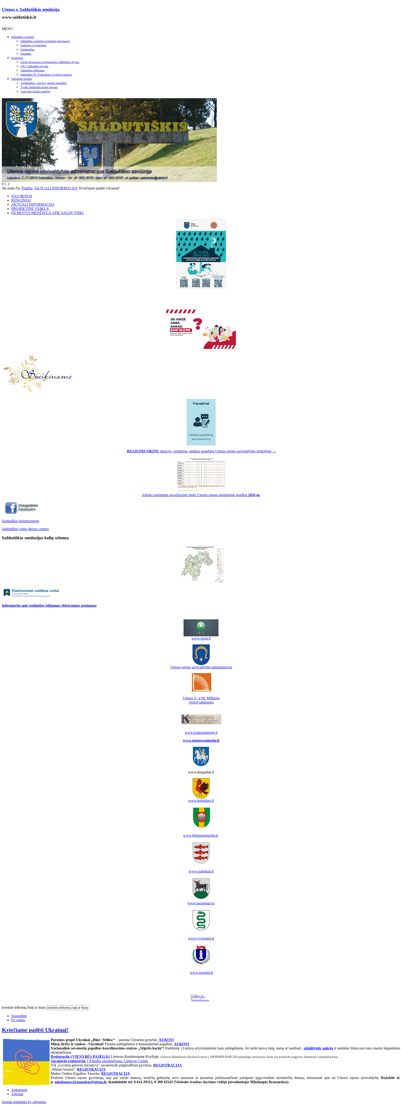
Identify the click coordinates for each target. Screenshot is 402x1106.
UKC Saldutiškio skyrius (34, 66)
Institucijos (17, 58)
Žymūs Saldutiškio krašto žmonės (39, 87)
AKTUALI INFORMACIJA (55, 188)
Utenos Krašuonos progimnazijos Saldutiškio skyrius (49, 62)
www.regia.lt (201, 638)
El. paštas (18, 1020)
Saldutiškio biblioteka (32, 70)
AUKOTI (166, 1040)
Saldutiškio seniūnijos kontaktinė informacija (45, 41)
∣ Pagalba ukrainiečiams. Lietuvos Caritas (99, 1061)
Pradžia (27, 188)
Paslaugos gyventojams (33, 45)
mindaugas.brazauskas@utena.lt (80, 1082)
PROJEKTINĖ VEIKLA (30, 209)
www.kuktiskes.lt (201, 801)
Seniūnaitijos (27, 49)
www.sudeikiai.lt (201, 871)
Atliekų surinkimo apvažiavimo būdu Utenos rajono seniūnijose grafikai (201, 495)
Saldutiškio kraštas (21, 79)
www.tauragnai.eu (201, 903)
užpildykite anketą (318, 1048)
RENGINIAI (21, 200)
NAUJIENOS (21, 196)
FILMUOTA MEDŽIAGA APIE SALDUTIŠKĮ (47, 213)
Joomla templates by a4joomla (24, 1102)
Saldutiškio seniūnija (22, 37)
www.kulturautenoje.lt (201, 733)
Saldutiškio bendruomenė (20, 521)
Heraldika (25, 53)
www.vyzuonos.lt (201, 938)
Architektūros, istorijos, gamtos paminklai (43, 83)
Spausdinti (19, 1016)
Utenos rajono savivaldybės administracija (201, 667)
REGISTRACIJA (167, 1065)
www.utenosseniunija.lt (201, 740)
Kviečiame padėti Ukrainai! (35, 1030)
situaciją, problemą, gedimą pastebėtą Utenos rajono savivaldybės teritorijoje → (201, 451)
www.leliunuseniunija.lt (201, 835)
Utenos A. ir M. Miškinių (201, 698)
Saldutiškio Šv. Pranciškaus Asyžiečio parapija (46, 74)
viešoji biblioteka (201, 702)
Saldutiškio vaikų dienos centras (25, 529)
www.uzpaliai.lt (201, 972)
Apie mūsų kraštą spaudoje (35, 91)
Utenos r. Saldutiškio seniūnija (31, 9)
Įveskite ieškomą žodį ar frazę (23, 1007)
